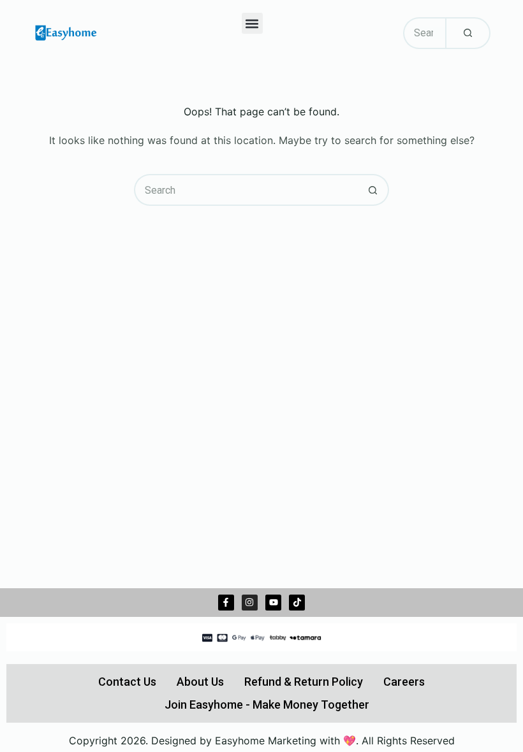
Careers (404, 681)
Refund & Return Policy (303, 681)
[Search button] (373, 190)
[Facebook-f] (226, 603)
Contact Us (127, 681)
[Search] (467, 33)
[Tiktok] (297, 603)
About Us (200, 681)
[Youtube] (273, 603)
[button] (252, 23)
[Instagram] (250, 603)
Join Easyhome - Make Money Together (267, 704)
